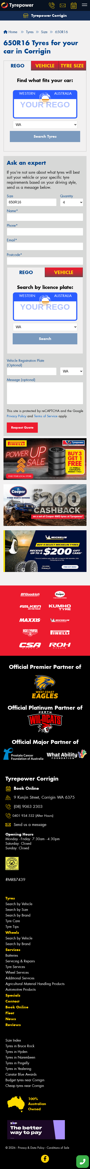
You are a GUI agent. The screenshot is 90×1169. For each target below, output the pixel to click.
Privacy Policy (16, 416)
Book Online (16, 1007)
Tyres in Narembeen (20, 1057)
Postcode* (14, 254)
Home (12, 32)
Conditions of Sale (58, 1148)
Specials (12, 995)
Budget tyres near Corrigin (24, 1080)
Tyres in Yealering (18, 1068)
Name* (12, 211)
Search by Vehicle (18, 904)
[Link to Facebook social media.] (45, 1159)
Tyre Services (15, 967)
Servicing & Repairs (20, 961)
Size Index (13, 1040)
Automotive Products (20, 989)
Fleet (9, 1013)
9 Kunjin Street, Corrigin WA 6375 (44, 797)
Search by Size (16, 909)
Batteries (11, 955)
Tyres (10, 898)
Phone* (12, 225)
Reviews (13, 1024)
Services (12, 949)
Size (10, 196)
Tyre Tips (12, 926)
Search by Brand (17, 915)
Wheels (12, 932)
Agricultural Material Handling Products (34, 984)
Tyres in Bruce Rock (20, 1046)
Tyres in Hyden (16, 1051)
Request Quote (22, 427)
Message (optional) (21, 380)
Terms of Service (45, 416)
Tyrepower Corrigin (48, 15)
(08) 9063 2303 (28, 806)
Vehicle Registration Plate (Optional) (25, 362)
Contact (12, 1001)
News (10, 1018)
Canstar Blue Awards (20, 1074)
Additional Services (19, 978)
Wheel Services (17, 972)
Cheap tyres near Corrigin (24, 1085)
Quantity (66, 196)
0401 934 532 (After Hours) (32, 816)
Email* (12, 240)
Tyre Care (12, 921)
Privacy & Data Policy (31, 1148)
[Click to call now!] (51, 5)
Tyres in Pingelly (17, 1063)
